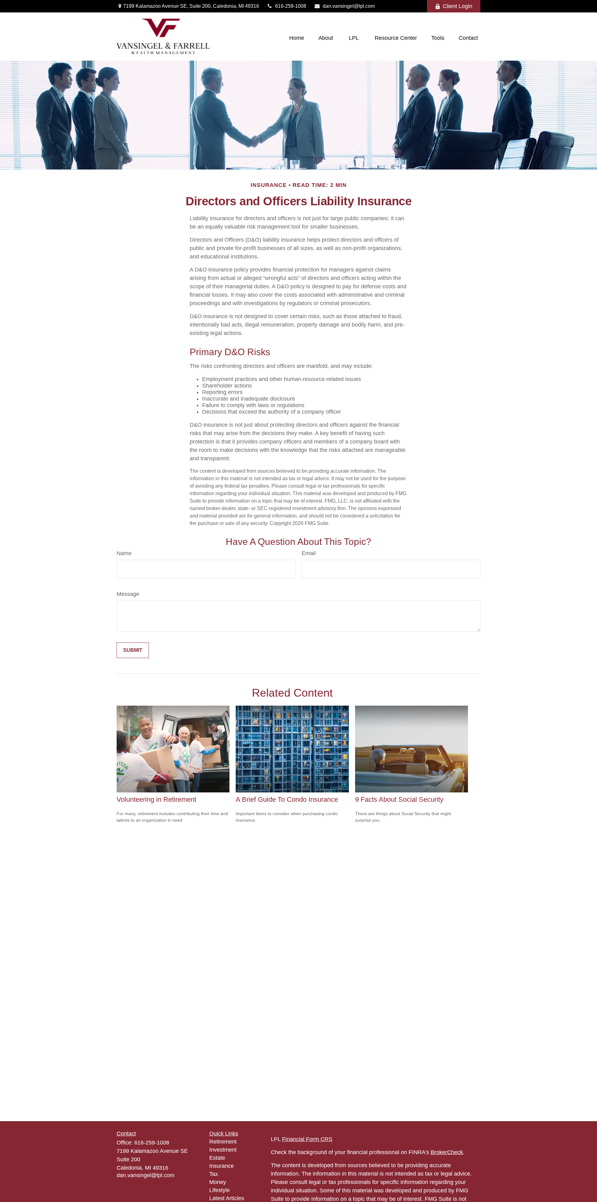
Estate (217, 1158)
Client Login (457, 6)
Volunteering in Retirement (156, 799)
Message (128, 594)
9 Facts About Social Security (399, 799)
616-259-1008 (290, 6)
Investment (223, 1150)
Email (309, 553)
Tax (213, 1174)
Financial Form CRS (307, 1139)
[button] (297, 38)
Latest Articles (226, 1198)
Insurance (221, 1166)
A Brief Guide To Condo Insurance (287, 799)
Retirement (223, 1142)
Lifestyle (219, 1190)
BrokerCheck (447, 1152)
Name (124, 553)
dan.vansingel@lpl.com (349, 6)
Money (217, 1182)
